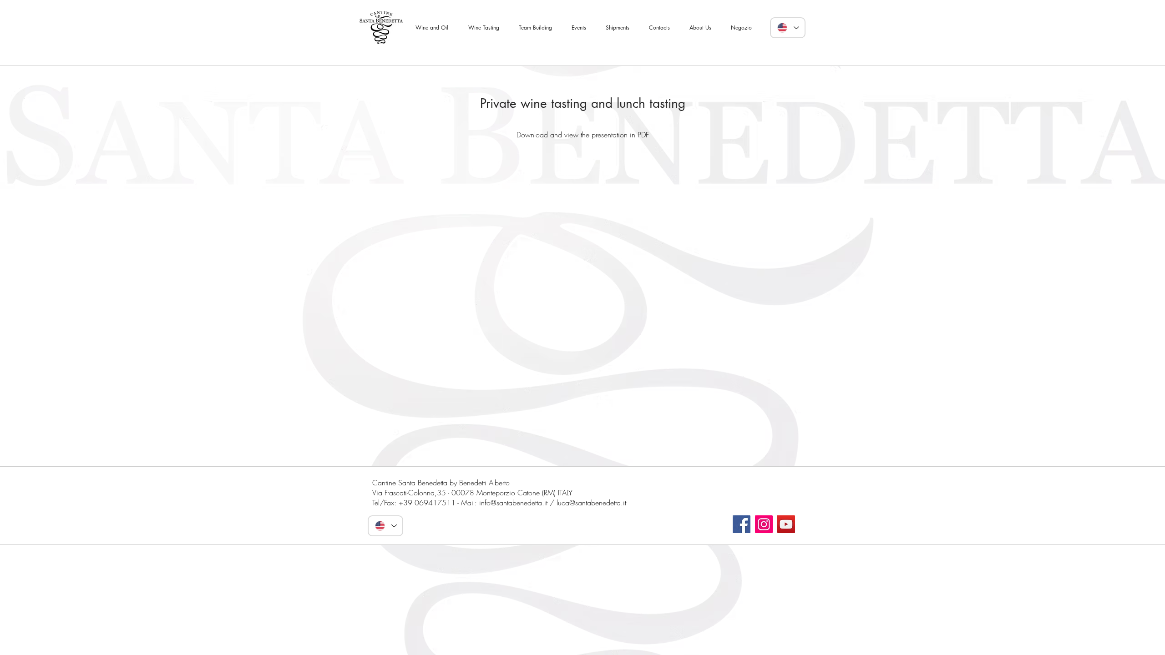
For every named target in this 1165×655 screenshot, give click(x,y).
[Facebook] (741, 524)
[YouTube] (786, 524)
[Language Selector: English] (787, 27)
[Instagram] (764, 524)
